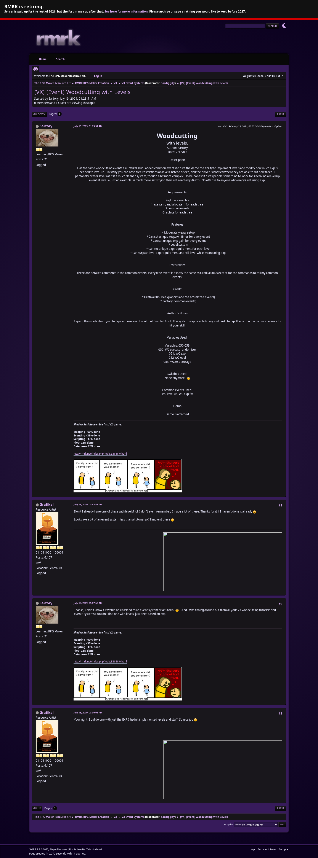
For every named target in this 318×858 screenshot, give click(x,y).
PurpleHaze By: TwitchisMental (85, 849)
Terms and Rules (267, 849)
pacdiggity (168, 83)
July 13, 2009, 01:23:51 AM (88, 126)
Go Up (37, 808)
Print (280, 114)
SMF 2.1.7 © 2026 (38, 849)
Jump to (228, 824)
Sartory (46, 126)
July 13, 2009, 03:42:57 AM (88, 504)
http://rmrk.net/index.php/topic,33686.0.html (100, 453)
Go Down (39, 114)
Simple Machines (58, 849)
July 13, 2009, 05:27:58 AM (88, 603)
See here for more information (126, 11)
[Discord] (35, 69)
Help (252, 849)
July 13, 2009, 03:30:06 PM (88, 712)
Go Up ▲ (284, 849)
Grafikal (47, 504)
